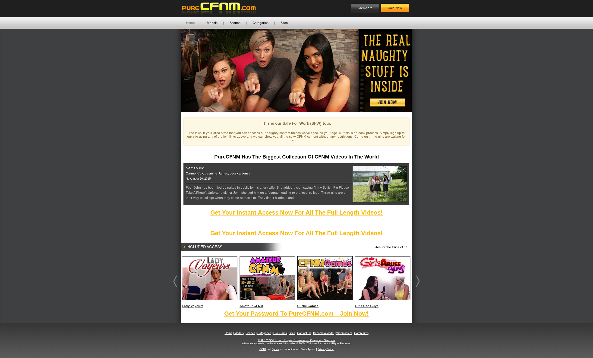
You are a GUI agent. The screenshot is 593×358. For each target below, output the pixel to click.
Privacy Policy (326, 349)
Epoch (275, 349)
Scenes (235, 23)
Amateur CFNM (251, 306)
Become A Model (323, 333)
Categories (260, 23)
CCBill (262, 349)
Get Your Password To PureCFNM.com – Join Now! (296, 313)
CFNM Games (308, 306)
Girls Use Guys (367, 306)
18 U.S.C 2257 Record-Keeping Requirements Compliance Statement (296, 340)
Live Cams (280, 333)
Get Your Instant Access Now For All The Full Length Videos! (296, 212)
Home (190, 23)
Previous (174, 70)
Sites (284, 23)
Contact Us (304, 333)
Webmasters (344, 333)
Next (418, 70)
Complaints (361, 333)
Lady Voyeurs (192, 306)
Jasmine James (216, 173)
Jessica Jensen (241, 173)
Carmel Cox (194, 173)
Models (212, 23)
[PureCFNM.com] (219, 8)
